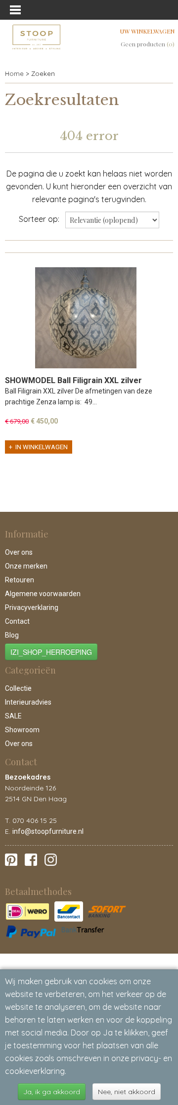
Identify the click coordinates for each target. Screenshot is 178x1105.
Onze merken (26, 566)
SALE (13, 716)
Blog (12, 635)
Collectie (18, 688)
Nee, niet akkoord (126, 1091)
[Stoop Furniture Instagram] (50, 859)
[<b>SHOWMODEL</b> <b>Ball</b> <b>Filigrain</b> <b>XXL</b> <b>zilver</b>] (85, 317)
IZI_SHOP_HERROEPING (51, 652)
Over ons (19, 552)
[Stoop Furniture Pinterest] (11, 859)
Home (14, 73)
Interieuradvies (28, 702)
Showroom (22, 730)
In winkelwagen (41, 447)
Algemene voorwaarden (43, 594)
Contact (17, 621)
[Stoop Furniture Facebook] (31, 859)
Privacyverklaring (31, 607)
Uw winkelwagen (147, 31)
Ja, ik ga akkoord (51, 1091)
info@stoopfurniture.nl (48, 831)
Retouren (19, 580)
